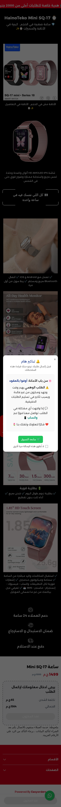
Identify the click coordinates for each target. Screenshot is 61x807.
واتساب (32, 417)
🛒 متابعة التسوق (30, 439)
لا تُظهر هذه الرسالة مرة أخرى (29, 446)
